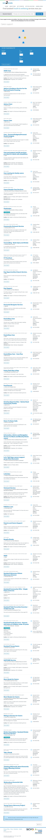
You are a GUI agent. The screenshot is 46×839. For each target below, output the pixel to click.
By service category (3, 51)
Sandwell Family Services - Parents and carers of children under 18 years (16, 623)
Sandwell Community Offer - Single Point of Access (16, 590)
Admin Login (39, 6)
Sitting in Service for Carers (13, 716)
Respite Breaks (9, 539)
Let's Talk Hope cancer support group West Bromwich (14, 458)
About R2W (12, 6)
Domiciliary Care (9, 319)
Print (39, 824)
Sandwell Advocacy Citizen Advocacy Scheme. (13, 574)
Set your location (6, 64)
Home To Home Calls (10, 421)
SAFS (5, 556)
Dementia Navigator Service (13, 304)
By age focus (31, 51)
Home (6, 6)
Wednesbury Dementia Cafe (13, 782)
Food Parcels (8, 385)
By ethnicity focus (21, 58)
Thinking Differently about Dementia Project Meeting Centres (16, 767)
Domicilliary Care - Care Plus (13, 354)
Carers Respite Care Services (13, 189)
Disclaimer (16, 829)
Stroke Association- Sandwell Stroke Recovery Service (16, 732)
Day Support (8, 288)
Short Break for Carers (11, 679)
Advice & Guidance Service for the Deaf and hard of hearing (15, 89)
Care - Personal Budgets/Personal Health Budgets (15, 135)
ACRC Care (7, 71)
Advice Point (8, 104)
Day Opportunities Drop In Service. (15, 272)
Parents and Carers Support (13, 523)
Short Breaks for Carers (11, 697)
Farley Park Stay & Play (11, 370)
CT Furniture (8, 258)
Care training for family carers (14, 173)
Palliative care (8, 507)
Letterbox (7, 474)
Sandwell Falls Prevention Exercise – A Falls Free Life (16, 607)
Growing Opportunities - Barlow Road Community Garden (16, 402)
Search (39, 14)
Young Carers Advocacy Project (14, 805)
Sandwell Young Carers (11, 646)
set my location (29, 6)
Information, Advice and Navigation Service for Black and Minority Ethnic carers (16, 436)
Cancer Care (8, 120)
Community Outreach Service (14, 226)
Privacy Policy (7, 829)
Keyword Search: (7, 14)
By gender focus (21, 51)
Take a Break (8, 752)
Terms (11, 829)
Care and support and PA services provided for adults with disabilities (15, 153)
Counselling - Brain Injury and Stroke (16, 243)
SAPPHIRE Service (10, 660)
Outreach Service (10, 488)
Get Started (20, 6)
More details (6, 81)
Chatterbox (7, 208)
